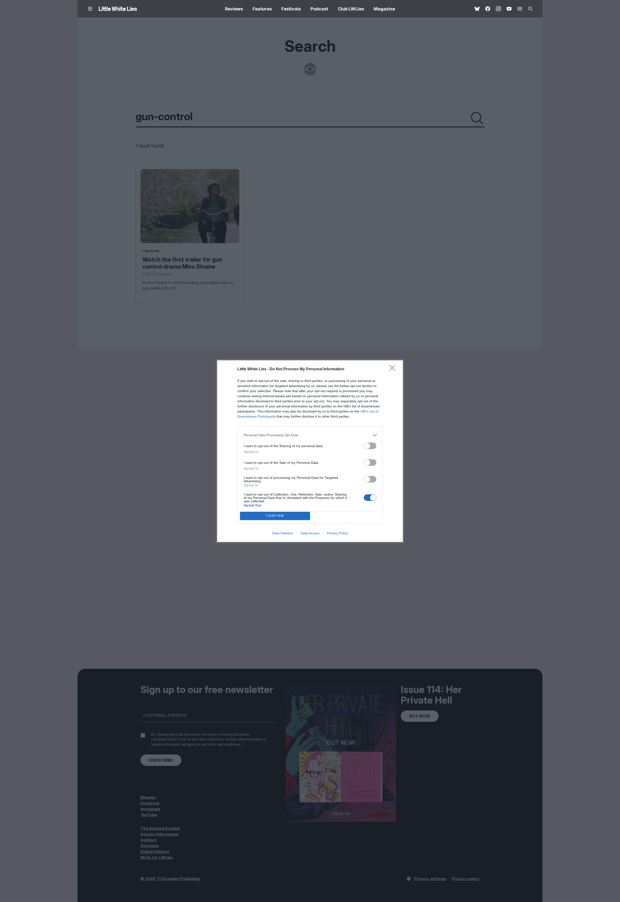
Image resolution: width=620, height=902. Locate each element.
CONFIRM (275, 516)
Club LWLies (351, 8)
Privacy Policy (337, 533)
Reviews (234, 8)
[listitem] (310, 435)
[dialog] (310, 451)
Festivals (291, 8)
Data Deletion (282, 533)
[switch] (370, 446)
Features (262, 8)
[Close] (393, 369)
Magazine (384, 8)
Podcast (319, 8)
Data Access (310, 533)
